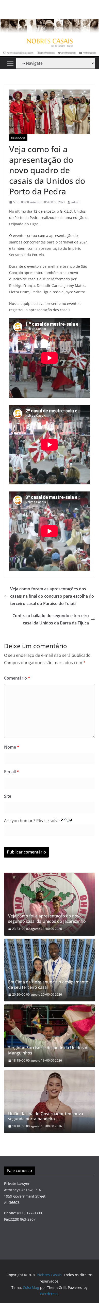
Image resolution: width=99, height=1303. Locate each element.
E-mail (11, 771)
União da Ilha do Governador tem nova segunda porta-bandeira (45, 1116)
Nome (11, 747)
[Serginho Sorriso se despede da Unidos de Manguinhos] (49, 1035)
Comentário (17, 678)
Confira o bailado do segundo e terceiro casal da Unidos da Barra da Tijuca (50, 619)
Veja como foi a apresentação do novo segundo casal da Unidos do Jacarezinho (47, 918)
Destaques (18, 137)
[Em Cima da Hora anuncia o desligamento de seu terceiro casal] (49, 970)
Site (7, 796)
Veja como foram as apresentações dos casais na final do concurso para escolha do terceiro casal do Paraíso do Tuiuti (52, 596)
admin (75, 202)
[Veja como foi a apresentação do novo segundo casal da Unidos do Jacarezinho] (49, 904)
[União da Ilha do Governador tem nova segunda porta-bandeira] (49, 1101)
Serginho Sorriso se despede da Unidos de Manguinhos (49, 1050)
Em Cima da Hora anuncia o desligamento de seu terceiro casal (48, 984)
